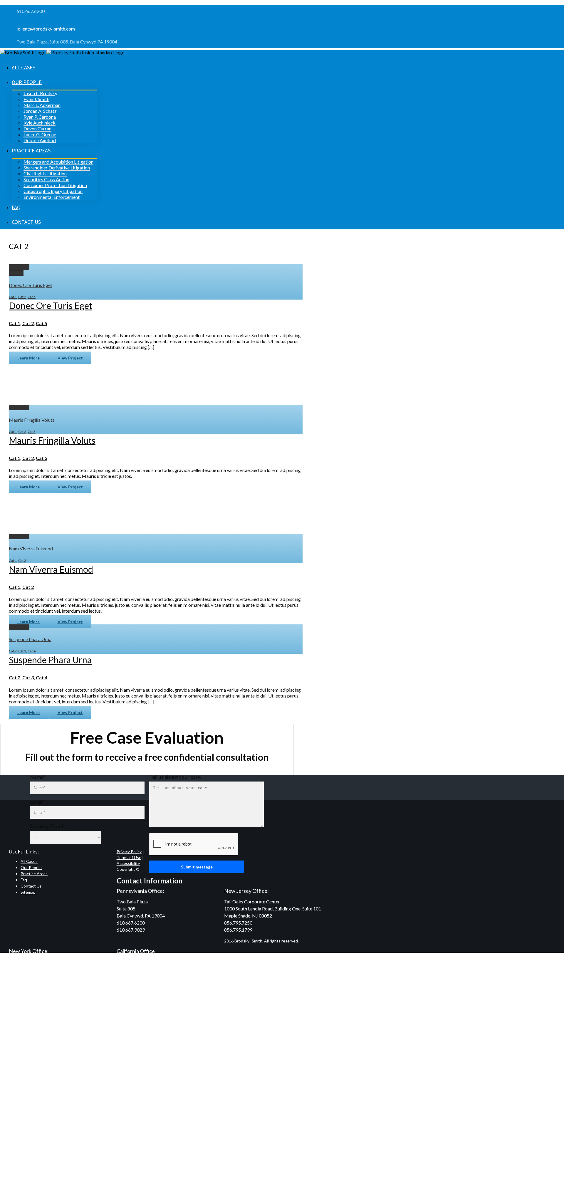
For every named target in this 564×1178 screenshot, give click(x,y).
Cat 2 (22, 297)
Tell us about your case (175, 777)
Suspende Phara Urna (30, 639)
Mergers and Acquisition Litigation (58, 161)
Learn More (28, 357)
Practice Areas (31, 150)
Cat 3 (32, 431)
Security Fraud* (47, 826)
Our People (27, 82)
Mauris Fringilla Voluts (31, 420)
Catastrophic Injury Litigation (53, 191)
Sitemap (28, 892)
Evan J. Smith (36, 99)
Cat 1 (13, 297)
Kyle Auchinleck (40, 122)
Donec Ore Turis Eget (30, 285)
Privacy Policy (129, 851)
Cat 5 (32, 297)
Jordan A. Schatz (40, 111)
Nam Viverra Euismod (31, 548)
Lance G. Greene (40, 134)
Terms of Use (129, 857)
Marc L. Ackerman (42, 105)
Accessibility (128, 863)
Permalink (19, 267)
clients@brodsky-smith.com (46, 28)
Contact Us (26, 222)
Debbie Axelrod (40, 140)
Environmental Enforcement (52, 197)
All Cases (23, 67)
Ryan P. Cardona (40, 117)
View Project (70, 357)
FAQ (16, 207)
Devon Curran (37, 128)
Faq (24, 879)
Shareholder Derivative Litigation (57, 167)
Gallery (16, 273)
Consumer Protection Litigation (55, 185)
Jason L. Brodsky (40, 93)
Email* (37, 802)
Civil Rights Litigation (45, 173)
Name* (38, 777)
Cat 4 (32, 651)
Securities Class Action (46, 179)
